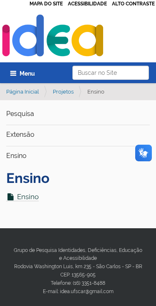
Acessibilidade (87, 4)
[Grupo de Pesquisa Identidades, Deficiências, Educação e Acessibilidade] (52, 37)
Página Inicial (22, 92)
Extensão (20, 134)
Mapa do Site (46, 4)
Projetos (63, 92)
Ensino (16, 156)
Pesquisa (20, 114)
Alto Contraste (133, 4)
